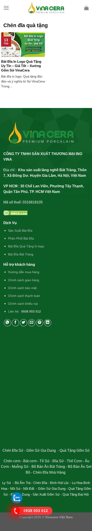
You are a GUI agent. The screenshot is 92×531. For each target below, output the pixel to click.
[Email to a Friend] (31, 322)
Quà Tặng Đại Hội (76, 494)
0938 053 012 (31, 311)
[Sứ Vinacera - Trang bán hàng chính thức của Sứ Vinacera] (46, 8)
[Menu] (6, 8)
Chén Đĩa (40, 483)
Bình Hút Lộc (59, 483)
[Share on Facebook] (15, 322)
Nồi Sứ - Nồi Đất (22, 488)
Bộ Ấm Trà (22, 483)
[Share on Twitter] (23, 322)
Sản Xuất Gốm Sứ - (48, 494)
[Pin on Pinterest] (39, 322)
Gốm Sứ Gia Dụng (51, 488)
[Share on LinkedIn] (47, 322)
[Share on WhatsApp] (7, 322)
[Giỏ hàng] (86, 8)
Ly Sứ (7, 483)
